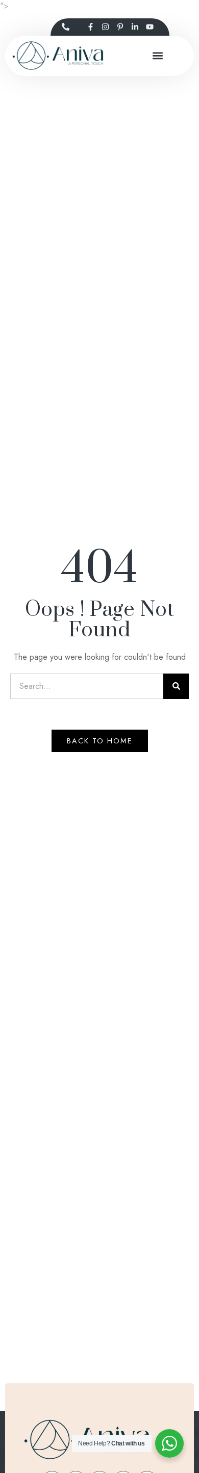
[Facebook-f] (90, 27)
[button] (158, 55)
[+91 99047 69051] (65, 27)
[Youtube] (149, 27)
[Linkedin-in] (134, 27)
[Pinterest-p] (120, 27)
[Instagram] (105, 27)
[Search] (176, 686)
